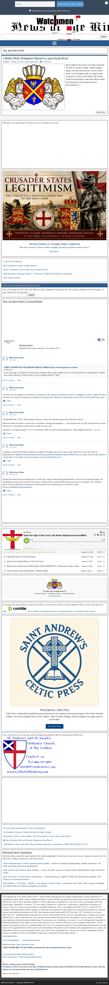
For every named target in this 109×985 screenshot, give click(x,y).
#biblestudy (61, 455)
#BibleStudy (74, 455)
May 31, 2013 (18, 62)
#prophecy (33, 455)
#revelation (24, 455)
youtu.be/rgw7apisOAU (97, 455)
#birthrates (58, 397)
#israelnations (27, 487)
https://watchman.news (25, 944)
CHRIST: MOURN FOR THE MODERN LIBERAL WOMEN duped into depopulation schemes (41, 367)
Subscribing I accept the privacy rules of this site (50, 11)
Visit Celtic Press (54, 726)
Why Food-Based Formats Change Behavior (20, 266)
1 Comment (46, 62)
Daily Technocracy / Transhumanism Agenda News (23, 877)
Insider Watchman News (31, 940)
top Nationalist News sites (60, 948)
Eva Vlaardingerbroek (11, 940)
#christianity (42, 455)
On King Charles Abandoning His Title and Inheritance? (24, 828)
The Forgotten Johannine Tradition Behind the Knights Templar (27, 832)
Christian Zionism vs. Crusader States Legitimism (54, 244)
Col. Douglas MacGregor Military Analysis (19, 954)
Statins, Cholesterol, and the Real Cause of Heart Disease (25, 270)
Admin (7, 62)
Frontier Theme (102, 983)
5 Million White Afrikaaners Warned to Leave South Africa (35, 58)
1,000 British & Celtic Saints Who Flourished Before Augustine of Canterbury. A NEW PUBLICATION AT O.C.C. (46, 844)
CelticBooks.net (41, 969)
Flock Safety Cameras (11, 278)
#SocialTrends (80, 397)
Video (9, 401)
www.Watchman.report (49, 123)
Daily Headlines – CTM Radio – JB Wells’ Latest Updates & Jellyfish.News (32, 883)
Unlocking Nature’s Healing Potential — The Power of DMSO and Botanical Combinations (37, 274)
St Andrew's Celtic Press (13, 967)
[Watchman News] (10, 342)
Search (54, 33)
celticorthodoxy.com (15, 735)
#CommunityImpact (46, 397)
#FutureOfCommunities (96, 397)
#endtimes (52, 455)
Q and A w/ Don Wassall (12, 262)
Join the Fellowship (54, 596)
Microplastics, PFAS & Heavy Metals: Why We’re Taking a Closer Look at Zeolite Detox (37, 836)
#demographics (69, 397)
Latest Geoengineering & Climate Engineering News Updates (26, 863)
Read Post (101, 112)
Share (19, 380)
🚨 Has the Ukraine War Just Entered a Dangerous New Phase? (28, 840)
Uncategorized (32, 62)
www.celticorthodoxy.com (52, 457)
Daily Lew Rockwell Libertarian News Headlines (21, 870)
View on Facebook (8, 380)
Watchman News (16, 358)
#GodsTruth (7, 487)
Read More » (54, 251)
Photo (9, 434)
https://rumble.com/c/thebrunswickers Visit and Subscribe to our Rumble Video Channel (61, 611)
